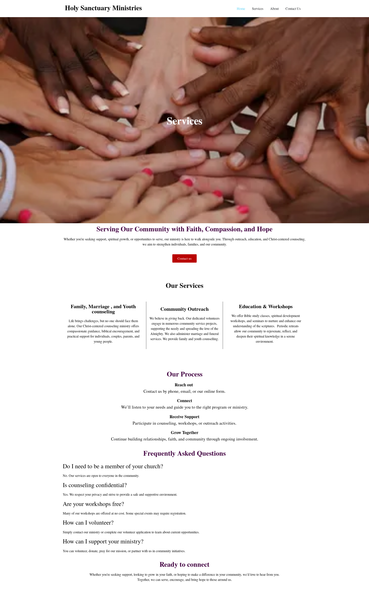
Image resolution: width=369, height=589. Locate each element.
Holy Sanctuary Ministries (103, 8)
